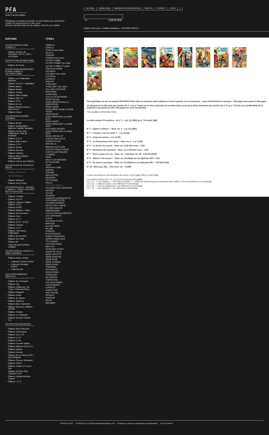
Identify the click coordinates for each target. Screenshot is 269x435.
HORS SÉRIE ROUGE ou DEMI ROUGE (57, 103)
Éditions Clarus (15, 112)
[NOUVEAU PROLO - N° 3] (130, 57)
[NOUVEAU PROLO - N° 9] (239, 57)
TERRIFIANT (51, 275)
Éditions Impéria (15, 349)
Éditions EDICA (15, 363)
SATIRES (50, 190)
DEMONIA (50, 298)
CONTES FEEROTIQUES (57, 149)
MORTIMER (51, 92)
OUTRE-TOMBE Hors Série (58, 63)
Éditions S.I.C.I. (15, 219)
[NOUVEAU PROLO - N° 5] (167, 57)
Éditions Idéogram (16, 180)
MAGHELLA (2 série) (55, 147)
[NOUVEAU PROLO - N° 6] (185, 57)
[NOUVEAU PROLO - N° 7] (203, 57)
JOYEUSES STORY (55, 249)
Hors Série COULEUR (56, 89)
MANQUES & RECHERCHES (127, 8)
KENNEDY (50, 196)
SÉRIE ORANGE (53, 262)
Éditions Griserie (15, 352)
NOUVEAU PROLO (54, 185)
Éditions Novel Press (17, 183)
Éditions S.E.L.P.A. (16, 335)
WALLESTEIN (52, 175)
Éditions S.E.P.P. (15, 199)
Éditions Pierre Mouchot (18, 329)
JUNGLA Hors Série (54, 50)
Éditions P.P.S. (14, 101)
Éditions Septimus (16, 301)
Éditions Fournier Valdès (19, 343)
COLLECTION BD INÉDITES (59, 213)
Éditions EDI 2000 (16, 239)
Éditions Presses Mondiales (20, 360)
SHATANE (50, 172)
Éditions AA (13, 242)
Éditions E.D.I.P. (15, 138)
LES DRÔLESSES (54, 244)
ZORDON (50, 231)
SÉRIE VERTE (52, 121)
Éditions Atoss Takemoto (19, 304)
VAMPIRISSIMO (53, 211)
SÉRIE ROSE (52, 259)
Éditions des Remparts (18, 281)
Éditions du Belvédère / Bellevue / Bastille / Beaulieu (20, 127)
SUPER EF (50, 287)
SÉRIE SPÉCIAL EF (54, 136)
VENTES (148, 8)
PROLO (49, 183)
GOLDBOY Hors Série (56, 74)
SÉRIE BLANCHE (53, 257)
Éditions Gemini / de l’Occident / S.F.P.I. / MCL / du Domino (20, 54)
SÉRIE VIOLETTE (54, 254)
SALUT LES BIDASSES (56, 160)
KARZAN (50, 170)
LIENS (172, 8)
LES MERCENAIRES (55, 203)
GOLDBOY (51, 71)
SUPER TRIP (51, 290)
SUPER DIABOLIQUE (55, 239)
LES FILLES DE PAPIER (56, 97)
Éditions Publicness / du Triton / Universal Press (18, 288)
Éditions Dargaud (15, 292)
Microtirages (17, 176)
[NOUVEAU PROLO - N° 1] (94, 57)
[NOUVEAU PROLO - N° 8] (221, 57)
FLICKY (49, 218)
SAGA (48, 165)
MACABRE (50, 303)
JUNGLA (50, 48)
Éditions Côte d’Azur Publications (17, 232)
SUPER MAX (51, 94)
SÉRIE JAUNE (52, 107)
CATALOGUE (104, 8)
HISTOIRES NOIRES (55, 129)
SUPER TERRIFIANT (55, 236)
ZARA (48, 157)
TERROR (50, 55)
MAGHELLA (51, 144)
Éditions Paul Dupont (17, 332)
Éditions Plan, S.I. (16, 98)
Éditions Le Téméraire (18, 315)
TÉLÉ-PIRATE (52, 241)
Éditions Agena (14, 86)
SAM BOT (50, 81)
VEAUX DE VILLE (53, 252)
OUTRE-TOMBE (53, 60)
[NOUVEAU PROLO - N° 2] (112, 57)
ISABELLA (50, 45)
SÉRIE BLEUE (52, 114)
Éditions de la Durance (18, 213)
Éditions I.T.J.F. (15, 381)
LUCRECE (50, 79)
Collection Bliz (17, 269)
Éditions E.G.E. (15, 337)
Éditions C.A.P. (14, 228)
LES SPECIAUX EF (54, 208)
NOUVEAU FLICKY (54, 221)
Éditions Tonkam (15, 312)
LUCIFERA (50, 76)
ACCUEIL (90, 8)
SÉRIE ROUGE (52, 99)
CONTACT (161, 8)
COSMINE (50, 154)
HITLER (49, 193)
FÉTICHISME (52, 180)
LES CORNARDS (53, 216)
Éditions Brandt (15, 89)
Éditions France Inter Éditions (21, 161)
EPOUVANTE (52, 270)
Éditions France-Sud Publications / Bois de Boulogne (17, 133)
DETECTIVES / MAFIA (56, 205)
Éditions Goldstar (15, 153)
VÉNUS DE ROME (54, 69)
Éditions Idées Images (18, 95)
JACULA (49, 53)
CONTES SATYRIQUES (56, 152)
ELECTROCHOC (53, 234)
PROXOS (50, 295)
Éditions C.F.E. (14, 144)
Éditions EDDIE (15, 207)
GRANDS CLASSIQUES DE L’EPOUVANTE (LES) (58, 199)
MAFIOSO (50, 223)
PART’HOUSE (52, 293)
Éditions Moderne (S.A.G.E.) (20, 346)
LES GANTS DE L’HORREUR (59, 188)
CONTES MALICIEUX (55, 139)
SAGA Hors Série (53, 167)
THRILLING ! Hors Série (56, 87)
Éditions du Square (16, 298)
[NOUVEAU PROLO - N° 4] (148, 57)
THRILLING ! (51, 84)
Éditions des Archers (17, 236)
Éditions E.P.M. (14, 340)
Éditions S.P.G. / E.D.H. (18, 222)
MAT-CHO (50, 246)
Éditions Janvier (15, 92)
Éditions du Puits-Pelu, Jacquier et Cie (18, 372)
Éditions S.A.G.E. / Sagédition (21, 83)
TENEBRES (51, 267)
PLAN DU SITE (66, 423)
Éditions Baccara (15, 150)
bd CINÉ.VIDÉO (53, 226)
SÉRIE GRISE (52, 264)
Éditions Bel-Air (15, 123)
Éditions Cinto (14, 216)
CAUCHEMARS (53, 285)
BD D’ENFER (51, 277)
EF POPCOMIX (52, 162)
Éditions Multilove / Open (19, 210)
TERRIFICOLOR (53, 141)
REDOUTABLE (52, 272)
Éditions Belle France (17, 141)
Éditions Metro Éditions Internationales (18, 157)
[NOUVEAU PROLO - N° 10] (94, 80)
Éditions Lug (13, 284)
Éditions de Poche (16, 65)
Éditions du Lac (15, 104)
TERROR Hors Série (55, 58)
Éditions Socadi (15, 147)
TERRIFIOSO (52, 280)
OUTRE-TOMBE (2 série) (58, 66)
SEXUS (49, 300)
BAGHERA (50, 178)
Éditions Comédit (15, 196)
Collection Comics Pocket (22, 261)
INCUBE (49, 228)
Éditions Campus (15, 225)
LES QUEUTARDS (54, 282)
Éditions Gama (14, 295)
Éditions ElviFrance (92, 28)
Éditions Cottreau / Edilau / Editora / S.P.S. (19, 203)
